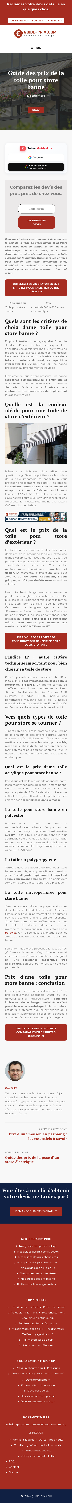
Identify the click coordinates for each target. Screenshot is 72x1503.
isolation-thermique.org (51, 1424)
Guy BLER (11, 1088)
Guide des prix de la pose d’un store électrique (32, 1159)
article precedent (53, 1129)
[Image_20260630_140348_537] (36, 520)
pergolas (10, 932)
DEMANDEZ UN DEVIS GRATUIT (36, 1211)
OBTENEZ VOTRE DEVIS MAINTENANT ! (36, 20)
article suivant (16, 1152)
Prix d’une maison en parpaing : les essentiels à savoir (38, 1136)
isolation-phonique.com (21, 1424)
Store (36, 110)
